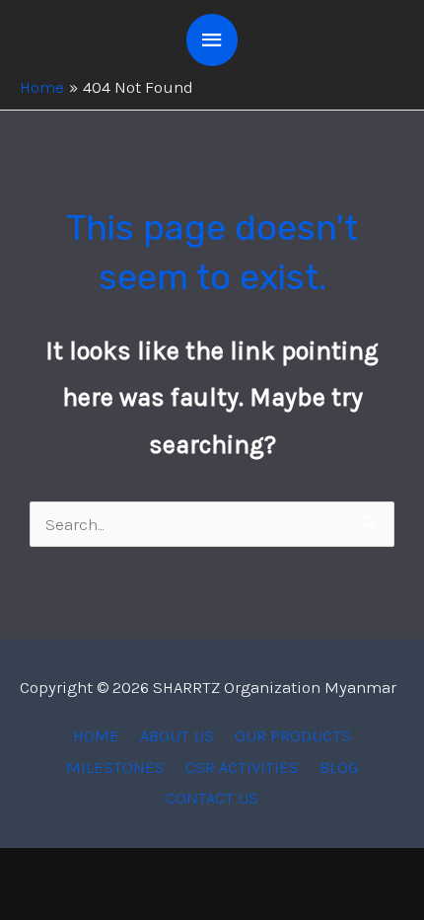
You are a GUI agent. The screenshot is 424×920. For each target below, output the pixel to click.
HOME (96, 735)
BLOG (338, 767)
